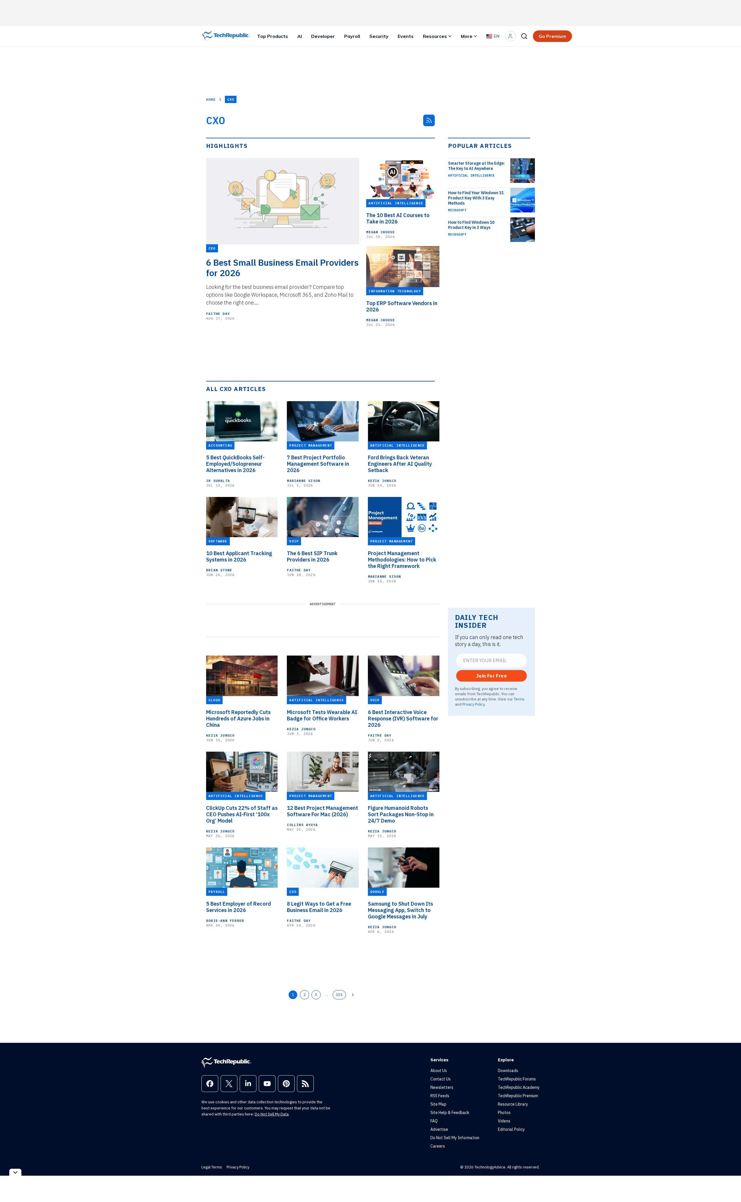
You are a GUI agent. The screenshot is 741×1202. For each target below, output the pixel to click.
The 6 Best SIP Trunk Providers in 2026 (312, 556)
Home (211, 99)
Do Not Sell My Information (454, 1137)
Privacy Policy (473, 704)
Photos (504, 1112)
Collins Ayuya (302, 825)
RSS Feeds (439, 1095)
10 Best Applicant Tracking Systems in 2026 (239, 556)
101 (339, 994)
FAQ (434, 1121)
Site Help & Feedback (449, 1112)
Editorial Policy (511, 1129)
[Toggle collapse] (15, 1172)
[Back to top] (729, 1184)
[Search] (524, 36)
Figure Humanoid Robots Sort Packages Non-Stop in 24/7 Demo (401, 814)
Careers (437, 1146)
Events (406, 36)
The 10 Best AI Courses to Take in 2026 (398, 218)
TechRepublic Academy (519, 1087)
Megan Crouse (380, 232)
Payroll (352, 36)
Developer (323, 36)
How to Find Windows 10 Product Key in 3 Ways (471, 225)
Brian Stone (219, 570)
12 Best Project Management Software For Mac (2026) (322, 811)
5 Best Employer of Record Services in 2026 (238, 907)
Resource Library (513, 1104)
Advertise (439, 1129)
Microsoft (457, 210)
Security (378, 36)
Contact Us (440, 1079)
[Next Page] (352, 994)
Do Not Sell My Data (272, 1114)
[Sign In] (510, 36)
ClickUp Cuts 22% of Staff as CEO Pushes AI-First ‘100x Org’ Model (242, 814)
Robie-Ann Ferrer (225, 920)
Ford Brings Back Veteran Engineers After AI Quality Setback (400, 464)
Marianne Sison (303, 480)
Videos (504, 1121)
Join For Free (491, 676)
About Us (438, 1070)
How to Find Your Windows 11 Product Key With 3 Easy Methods (476, 198)
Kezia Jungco (382, 480)
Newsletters (441, 1087)
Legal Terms (211, 1167)
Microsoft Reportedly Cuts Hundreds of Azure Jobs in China (238, 718)
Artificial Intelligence (471, 175)
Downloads (508, 1070)
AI (299, 36)
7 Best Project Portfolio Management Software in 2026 (318, 464)
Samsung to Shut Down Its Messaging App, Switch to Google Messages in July (400, 910)
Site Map (438, 1104)
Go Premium (552, 36)
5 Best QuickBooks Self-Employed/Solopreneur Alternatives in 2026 (235, 464)
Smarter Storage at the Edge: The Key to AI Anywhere (476, 166)
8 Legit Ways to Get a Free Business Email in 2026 (319, 907)
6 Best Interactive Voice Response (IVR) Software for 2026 (403, 718)
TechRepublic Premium (518, 1095)
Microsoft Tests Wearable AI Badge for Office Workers (322, 715)
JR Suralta (218, 480)
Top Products (272, 36)
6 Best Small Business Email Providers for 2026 (282, 267)
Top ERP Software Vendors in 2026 (401, 306)
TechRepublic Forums (517, 1079)
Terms (519, 699)
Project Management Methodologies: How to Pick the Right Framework (402, 559)
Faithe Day (218, 313)
